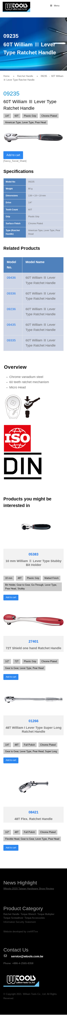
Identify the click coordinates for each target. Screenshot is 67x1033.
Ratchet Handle (25, 76)
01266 (33, 721)
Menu (56, 5)
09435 (11, 324)
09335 (11, 340)
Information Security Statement (19, 922)
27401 (33, 641)
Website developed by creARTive (20, 931)
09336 (11, 293)
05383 (33, 554)
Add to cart (13, 155)
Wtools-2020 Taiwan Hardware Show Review (28, 888)
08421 (33, 812)
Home (6, 76)
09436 (11, 277)
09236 (11, 309)
